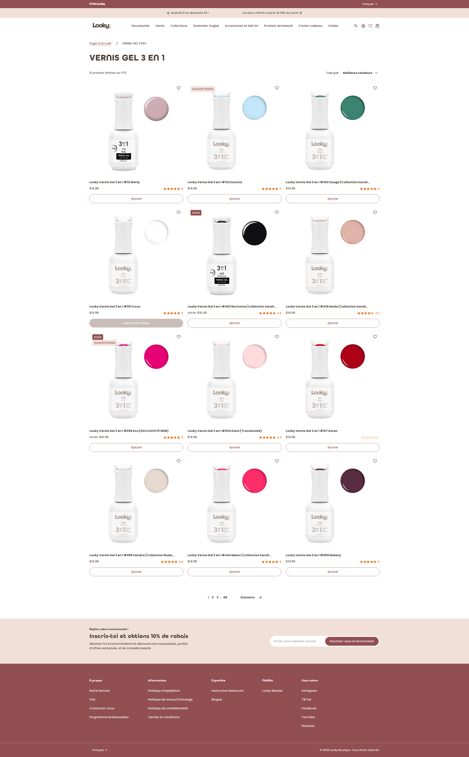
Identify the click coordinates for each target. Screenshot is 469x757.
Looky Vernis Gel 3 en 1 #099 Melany (313, 555)
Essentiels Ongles (206, 26)
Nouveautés (140, 26)
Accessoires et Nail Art (241, 26)
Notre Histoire (99, 691)
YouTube (308, 717)
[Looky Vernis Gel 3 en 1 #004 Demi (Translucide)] (234, 379)
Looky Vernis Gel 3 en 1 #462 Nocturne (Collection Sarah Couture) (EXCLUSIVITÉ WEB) (231, 306)
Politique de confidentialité (168, 708)
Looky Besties (272, 691)
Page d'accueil (100, 43)
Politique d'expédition (164, 691)
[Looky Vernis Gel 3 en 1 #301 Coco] (136, 254)
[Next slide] (300, 13)
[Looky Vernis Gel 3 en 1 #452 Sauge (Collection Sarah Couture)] (333, 130)
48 (225, 597)
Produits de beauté (278, 26)
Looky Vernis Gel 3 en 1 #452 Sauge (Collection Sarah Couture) (327, 182)
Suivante (247, 597)
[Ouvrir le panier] (377, 26)
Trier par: (332, 73)
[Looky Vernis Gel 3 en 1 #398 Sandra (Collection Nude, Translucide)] (136, 503)
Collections (178, 26)
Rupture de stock (136, 323)
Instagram (309, 691)
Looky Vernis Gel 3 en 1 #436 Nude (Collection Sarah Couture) (326, 306)
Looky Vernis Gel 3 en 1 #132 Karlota (215, 182)
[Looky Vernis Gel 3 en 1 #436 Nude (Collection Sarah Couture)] (333, 254)
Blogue (217, 699)
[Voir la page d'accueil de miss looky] (97, 4)
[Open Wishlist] (370, 26)
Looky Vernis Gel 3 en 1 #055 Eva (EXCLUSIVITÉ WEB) (129, 431)
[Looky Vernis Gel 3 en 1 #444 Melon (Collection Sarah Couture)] (234, 503)
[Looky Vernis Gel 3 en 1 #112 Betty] (136, 130)
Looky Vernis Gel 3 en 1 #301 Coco (114, 306)
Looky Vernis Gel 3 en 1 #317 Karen (312, 431)
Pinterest (308, 726)
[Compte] (363, 26)
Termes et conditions (164, 717)
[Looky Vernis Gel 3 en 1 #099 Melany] (333, 503)
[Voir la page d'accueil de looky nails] (102, 26)
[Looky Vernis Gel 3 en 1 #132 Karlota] (234, 130)
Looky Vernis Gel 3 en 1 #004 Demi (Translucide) (225, 431)
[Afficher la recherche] (356, 26)
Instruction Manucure (227, 691)
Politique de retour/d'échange (170, 699)
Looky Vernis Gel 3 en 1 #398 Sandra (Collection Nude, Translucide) (131, 555)
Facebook (309, 708)
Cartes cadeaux (310, 26)
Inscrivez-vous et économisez (352, 641)
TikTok (306, 699)
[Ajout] (178, 88)
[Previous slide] (168, 13)
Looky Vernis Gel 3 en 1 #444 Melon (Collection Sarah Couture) (228, 555)
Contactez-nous (101, 708)
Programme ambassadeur (109, 717)
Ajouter (136, 199)
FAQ (92, 699)
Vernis (160, 26)
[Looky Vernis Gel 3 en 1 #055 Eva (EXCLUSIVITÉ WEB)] (136, 379)
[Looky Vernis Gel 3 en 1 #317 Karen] (333, 379)
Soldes (333, 26)
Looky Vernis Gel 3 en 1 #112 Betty (114, 182)
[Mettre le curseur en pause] (305, 13)
